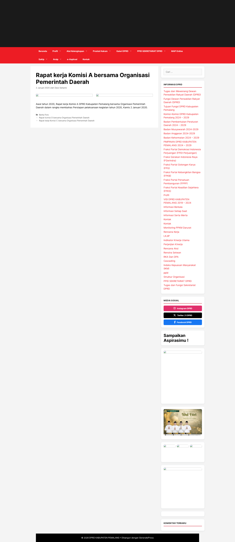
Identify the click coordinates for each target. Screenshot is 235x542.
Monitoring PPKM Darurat (177, 227)
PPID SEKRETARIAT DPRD (149, 51)
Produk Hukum (100, 51)
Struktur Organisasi (174, 276)
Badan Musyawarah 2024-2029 (181, 129)
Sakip (41, 59)
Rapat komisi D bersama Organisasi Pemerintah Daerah (64, 117)
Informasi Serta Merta (176, 215)
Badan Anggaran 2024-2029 (179, 133)
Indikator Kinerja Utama (176, 240)
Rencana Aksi (171, 248)
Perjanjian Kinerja (173, 244)
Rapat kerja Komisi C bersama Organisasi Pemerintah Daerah (67, 120)
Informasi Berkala (173, 207)
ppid (166, 272)
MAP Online (177, 51)
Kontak (86, 59)
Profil (55, 51)
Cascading (169, 261)
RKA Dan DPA (171, 256)
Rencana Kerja (171, 232)
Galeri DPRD (122, 51)
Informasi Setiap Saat (175, 211)
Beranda (43, 51)
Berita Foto (44, 115)
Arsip (55, 59)
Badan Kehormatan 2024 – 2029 (181, 137)
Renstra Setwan (172, 252)
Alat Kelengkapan (75, 51)
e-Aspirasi (72, 59)
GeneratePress (146, 537)
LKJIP (167, 236)
